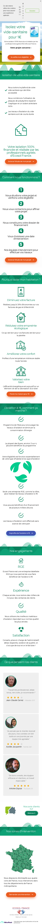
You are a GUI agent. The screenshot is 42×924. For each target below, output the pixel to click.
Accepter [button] (32, 10)
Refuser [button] (23, 11)
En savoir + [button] (20, 10)
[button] (21, 57)
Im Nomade (23, 917)
